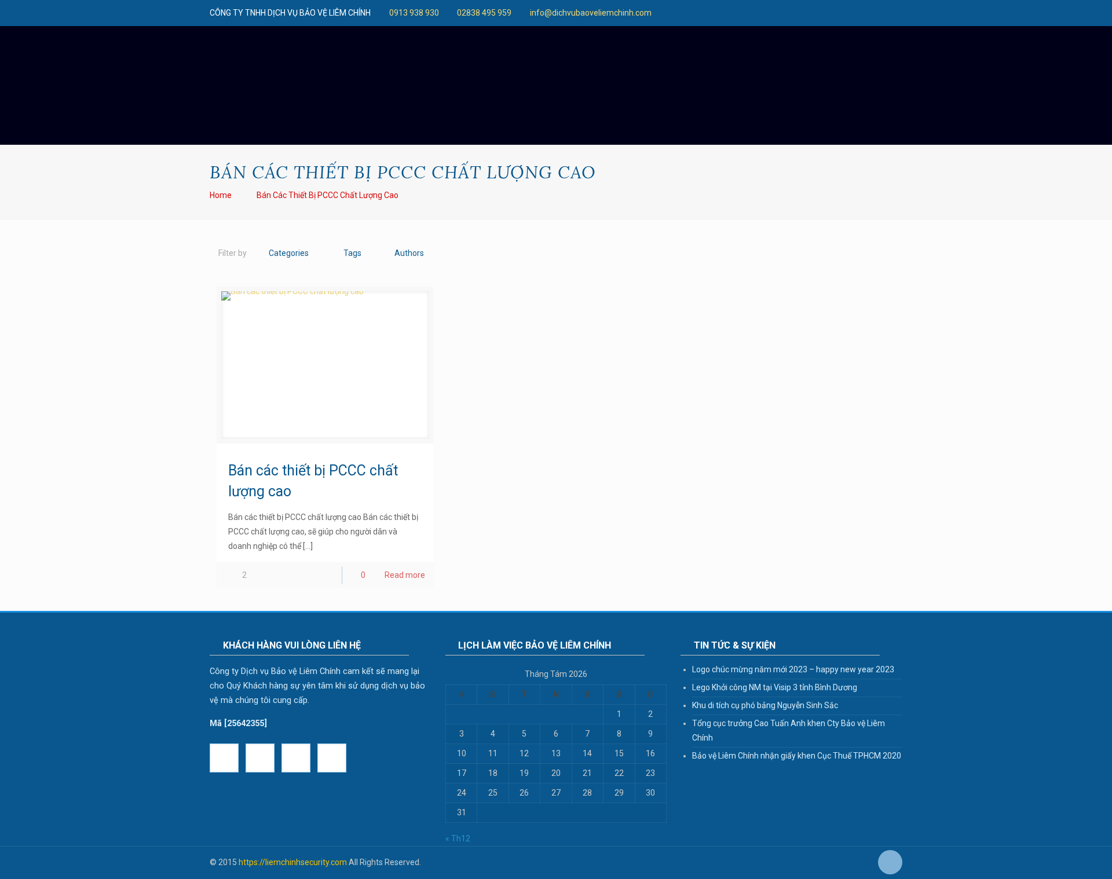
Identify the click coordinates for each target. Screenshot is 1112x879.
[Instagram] (783, 13)
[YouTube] (720, 13)
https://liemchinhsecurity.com (293, 862)
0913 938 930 (414, 12)
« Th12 (457, 838)
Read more (405, 575)
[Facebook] (658, 13)
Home (221, 195)
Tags (352, 253)
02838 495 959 (484, 12)
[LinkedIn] (751, 13)
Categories (289, 253)
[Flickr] (736, 13)
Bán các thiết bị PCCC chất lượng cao (327, 195)
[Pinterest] (767, 13)
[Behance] (798, 13)
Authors (409, 253)
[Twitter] (689, 13)
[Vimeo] (704, 13)
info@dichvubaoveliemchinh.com (591, 12)
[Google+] (673, 13)
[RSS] (814, 13)
